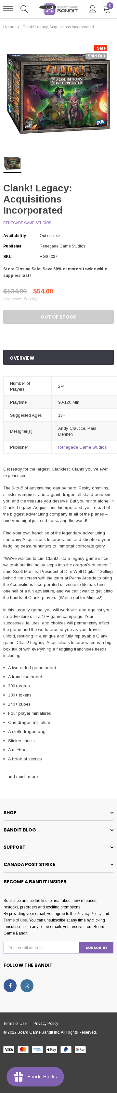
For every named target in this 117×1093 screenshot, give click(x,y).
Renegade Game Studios (27, 223)
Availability (14, 235)
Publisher (12, 246)
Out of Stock (58, 317)
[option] (58, 93)
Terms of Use (15, 920)
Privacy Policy (89, 913)
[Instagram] (26, 985)
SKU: (8, 256)
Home (8, 27)
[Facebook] (10, 985)
